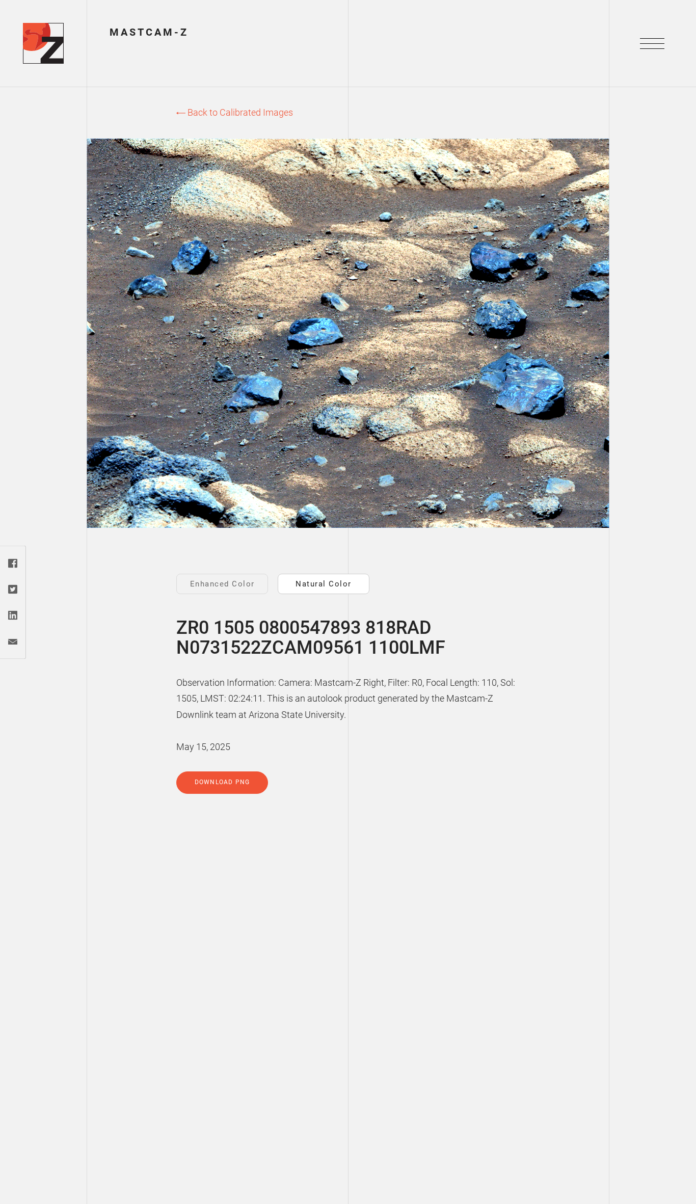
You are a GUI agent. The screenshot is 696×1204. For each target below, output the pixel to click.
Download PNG (222, 782)
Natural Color (324, 583)
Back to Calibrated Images (239, 112)
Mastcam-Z (149, 32)
